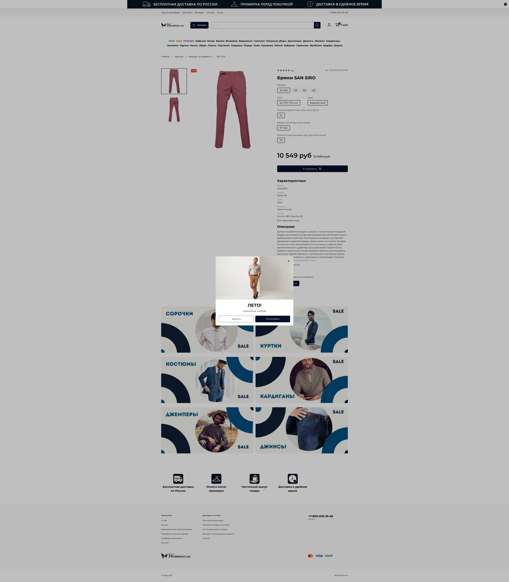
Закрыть (236, 319)
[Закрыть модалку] (289, 261)
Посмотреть (272, 319)
